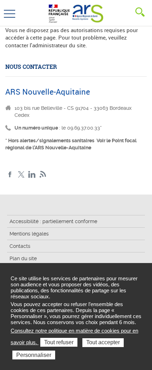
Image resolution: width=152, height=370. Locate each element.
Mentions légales (29, 234)
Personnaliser (33, 355)
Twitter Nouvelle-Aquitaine (21, 174)
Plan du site (23, 258)
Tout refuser (59, 342)
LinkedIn (32, 174)
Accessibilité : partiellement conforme (53, 221)
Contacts (20, 246)
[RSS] (43, 174)
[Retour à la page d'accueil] (87, 12)
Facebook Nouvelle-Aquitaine (10, 174)
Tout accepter (103, 342)
